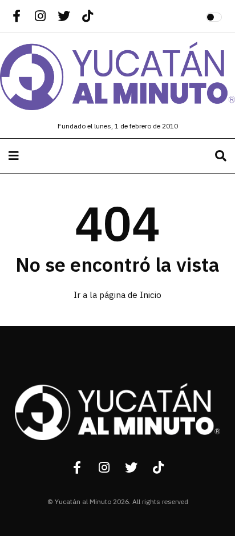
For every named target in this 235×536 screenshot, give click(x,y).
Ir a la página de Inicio (117, 295)
